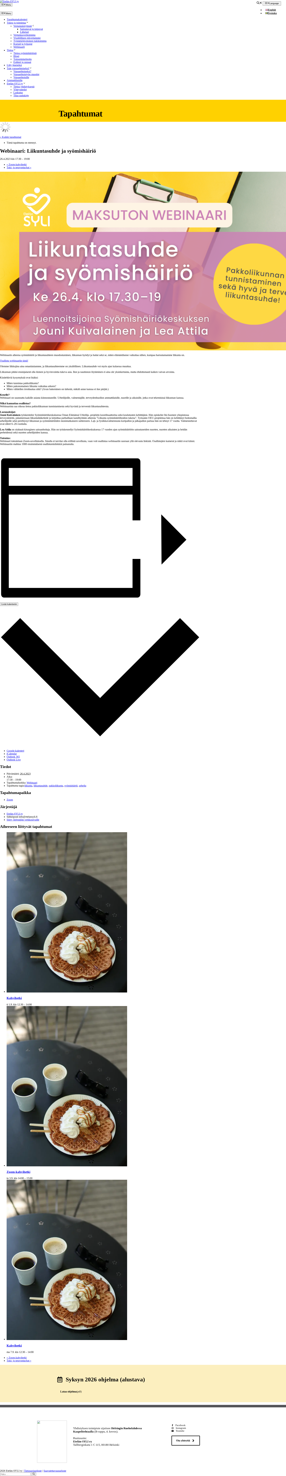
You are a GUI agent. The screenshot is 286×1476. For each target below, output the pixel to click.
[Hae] (33, 1474)
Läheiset (24, 32)
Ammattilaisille (15, 80)
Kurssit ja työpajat (22, 44)
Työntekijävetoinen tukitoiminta (30, 41)
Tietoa (10, 50)
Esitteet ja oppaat (22, 62)
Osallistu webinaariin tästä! (14, 360)
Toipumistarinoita (22, 59)
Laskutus (18, 92)
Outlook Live (14, 759)
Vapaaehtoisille (21, 77)
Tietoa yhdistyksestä (23, 86)
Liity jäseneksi (14, 65)
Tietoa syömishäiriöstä (25, 53)
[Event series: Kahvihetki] (33, 1004)
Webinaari (32, 782)
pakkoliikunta (56, 785)
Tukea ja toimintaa (16, 22)
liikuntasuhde (41, 785)
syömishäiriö (71, 785)
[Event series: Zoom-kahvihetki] (34, 1178)
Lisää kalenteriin (9, 604)
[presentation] (67, 991)
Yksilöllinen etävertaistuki (27, 38)
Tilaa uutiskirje (21, 95)
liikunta (28, 785)
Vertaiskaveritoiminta (24, 35)
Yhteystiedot (20, 89)
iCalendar (12, 753)
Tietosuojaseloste (33, 1470)
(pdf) (71, 1391)
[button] (259, 3)
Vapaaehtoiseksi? (22, 71)
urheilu (82, 785)
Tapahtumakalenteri (17, 19)
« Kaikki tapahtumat (10, 137)
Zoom (10, 799)
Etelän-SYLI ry (15, 83)
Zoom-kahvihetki (17, 164)
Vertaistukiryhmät (22, 26)
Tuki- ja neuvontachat (19, 167)
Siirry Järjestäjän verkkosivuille (23, 819)
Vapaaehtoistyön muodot (26, 74)
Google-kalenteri (15, 750)
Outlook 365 (13, 756)
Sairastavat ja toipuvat (31, 29)
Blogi (16, 56)
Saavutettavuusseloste (55, 1470)
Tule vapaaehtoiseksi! (18, 68)
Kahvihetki (14, 998)
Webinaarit (19, 46)
